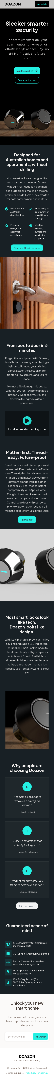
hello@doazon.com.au (37, 1072)
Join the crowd (27, 906)
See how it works (27, 80)
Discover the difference (27, 248)
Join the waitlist (24, 70)
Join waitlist (42, 4)
